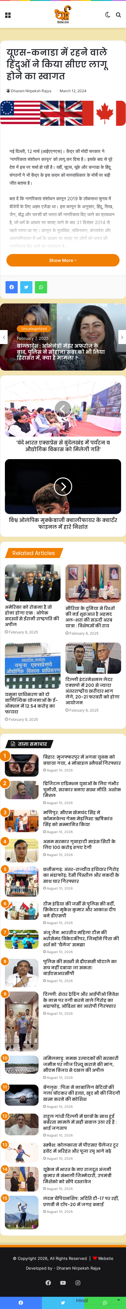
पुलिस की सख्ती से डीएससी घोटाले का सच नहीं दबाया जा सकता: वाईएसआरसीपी (80, 968)
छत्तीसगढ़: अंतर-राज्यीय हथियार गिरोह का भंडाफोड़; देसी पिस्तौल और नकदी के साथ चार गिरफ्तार (81, 875)
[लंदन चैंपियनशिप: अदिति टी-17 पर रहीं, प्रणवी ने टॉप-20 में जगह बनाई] (22, 1212)
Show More (61, 260)
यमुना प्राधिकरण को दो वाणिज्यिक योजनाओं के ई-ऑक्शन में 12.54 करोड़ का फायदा (31, 703)
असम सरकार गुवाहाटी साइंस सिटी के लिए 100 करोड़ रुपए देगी (79, 845)
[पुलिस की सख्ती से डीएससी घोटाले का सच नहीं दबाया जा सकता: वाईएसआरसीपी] (22, 973)
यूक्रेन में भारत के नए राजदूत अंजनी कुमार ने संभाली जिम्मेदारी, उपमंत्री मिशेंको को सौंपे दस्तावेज (77, 1175)
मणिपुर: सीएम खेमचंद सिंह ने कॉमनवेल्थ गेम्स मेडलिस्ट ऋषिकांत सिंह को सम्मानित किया (78, 819)
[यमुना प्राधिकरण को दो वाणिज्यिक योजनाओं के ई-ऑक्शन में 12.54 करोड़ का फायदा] (33, 666)
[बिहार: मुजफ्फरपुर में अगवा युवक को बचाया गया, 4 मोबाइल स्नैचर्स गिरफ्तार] (22, 765)
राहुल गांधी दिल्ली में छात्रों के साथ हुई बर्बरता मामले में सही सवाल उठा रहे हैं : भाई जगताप (80, 1122)
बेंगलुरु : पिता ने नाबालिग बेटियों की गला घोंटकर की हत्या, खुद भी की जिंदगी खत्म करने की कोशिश (81, 1093)
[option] (63, 337)
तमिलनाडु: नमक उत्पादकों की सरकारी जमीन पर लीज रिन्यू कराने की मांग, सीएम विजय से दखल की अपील (81, 1064)
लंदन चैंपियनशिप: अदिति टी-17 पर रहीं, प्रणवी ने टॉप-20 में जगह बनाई (81, 1201)
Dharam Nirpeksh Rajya (31, 91)
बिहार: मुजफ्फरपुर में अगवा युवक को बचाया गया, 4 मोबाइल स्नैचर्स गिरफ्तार (82, 760)
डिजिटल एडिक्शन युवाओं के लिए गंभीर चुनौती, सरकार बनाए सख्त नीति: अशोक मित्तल (82, 790)
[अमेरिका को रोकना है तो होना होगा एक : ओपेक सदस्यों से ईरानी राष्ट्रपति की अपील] (33, 583)
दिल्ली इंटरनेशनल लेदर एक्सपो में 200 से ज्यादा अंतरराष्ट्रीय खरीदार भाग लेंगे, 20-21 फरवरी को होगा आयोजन (92, 691)
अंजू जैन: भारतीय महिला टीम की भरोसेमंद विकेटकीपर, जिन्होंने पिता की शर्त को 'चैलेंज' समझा (81, 939)
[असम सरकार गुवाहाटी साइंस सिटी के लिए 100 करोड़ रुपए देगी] (22, 850)
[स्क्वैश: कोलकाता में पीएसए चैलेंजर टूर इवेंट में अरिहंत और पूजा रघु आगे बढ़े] (22, 1152)
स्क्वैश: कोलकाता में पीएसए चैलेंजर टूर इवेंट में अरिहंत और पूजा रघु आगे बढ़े (80, 1148)
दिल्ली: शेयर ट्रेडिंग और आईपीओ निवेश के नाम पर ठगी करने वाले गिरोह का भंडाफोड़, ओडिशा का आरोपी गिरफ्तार (81, 1000)
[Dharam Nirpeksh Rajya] (63, 14)
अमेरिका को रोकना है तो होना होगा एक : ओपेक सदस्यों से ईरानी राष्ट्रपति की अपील (32, 616)
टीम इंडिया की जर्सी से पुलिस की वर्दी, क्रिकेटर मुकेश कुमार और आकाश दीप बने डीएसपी (79, 910)
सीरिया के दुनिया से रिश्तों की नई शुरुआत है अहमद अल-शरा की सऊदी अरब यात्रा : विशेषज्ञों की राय (90, 617)
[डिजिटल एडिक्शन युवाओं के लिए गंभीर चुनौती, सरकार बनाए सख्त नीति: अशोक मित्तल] (22, 790)
